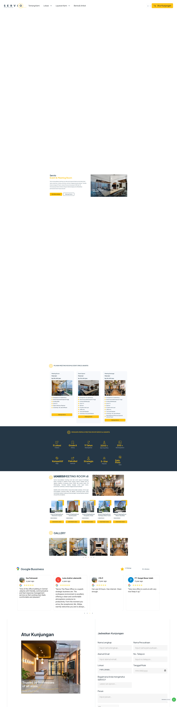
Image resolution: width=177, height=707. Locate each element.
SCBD (74, 483)
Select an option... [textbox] (108, 684)
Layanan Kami (61, 6)
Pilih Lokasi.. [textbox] (105, 670)
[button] (51, 547)
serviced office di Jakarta (68, 491)
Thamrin (82, 481)
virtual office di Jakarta (59, 494)
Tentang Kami (34, 6)
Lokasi (46, 6)
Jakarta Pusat (67, 481)
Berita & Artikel (80, 6)
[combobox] (115, 670)
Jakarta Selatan (58, 483)
